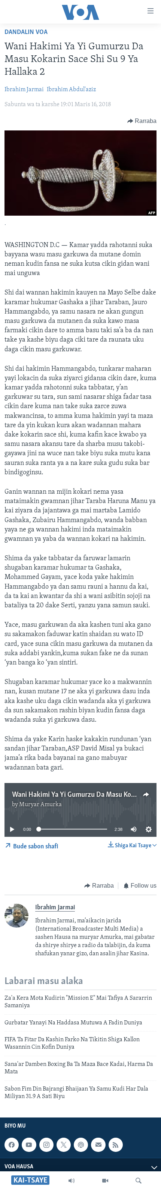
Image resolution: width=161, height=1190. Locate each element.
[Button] (142, 121)
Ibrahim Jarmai (24, 90)
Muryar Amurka (40, 805)
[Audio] (71, 1180)
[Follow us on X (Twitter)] (64, 1145)
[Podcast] (81, 1145)
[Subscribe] (98, 1145)
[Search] (138, 1180)
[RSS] (116, 1145)
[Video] (105, 1180)
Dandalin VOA (26, 32)
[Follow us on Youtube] (29, 1145)
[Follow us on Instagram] (46, 1145)
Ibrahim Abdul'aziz (71, 90)
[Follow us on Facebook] (11, 1145)
